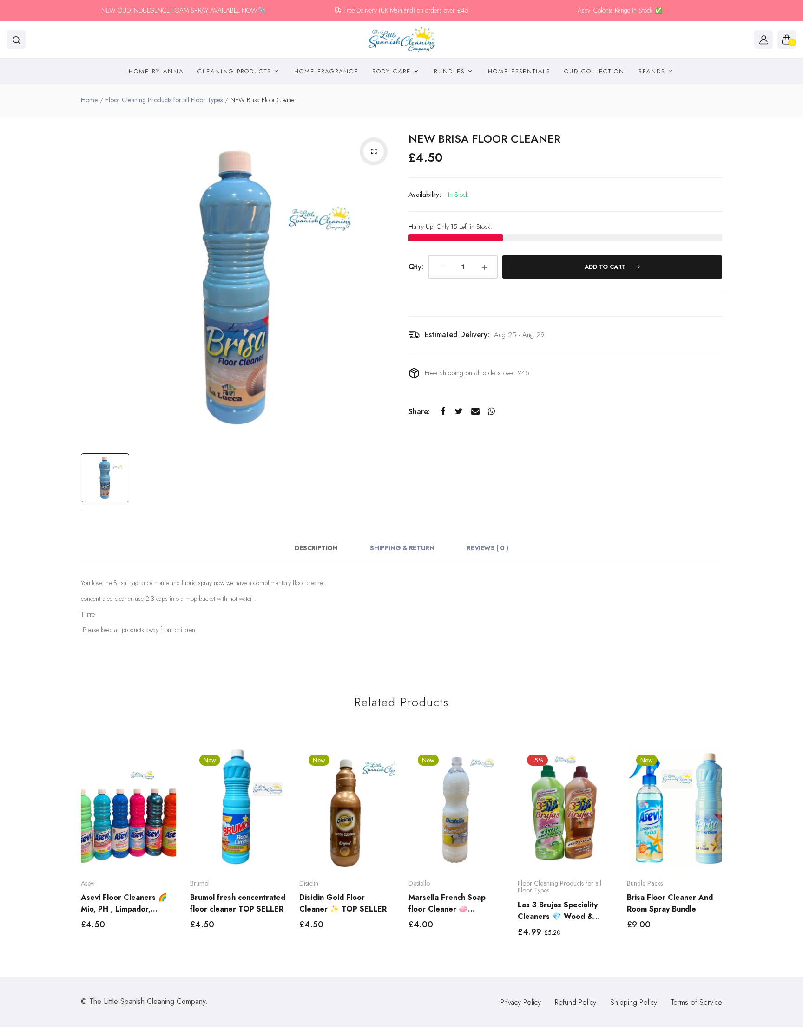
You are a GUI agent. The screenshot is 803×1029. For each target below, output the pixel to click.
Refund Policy (575, 1002)
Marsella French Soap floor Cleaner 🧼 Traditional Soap (447, 903)
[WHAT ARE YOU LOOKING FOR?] (16, 39)
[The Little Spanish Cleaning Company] (401, 40)
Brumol (200, 883)
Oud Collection (594, 71)
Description (316, 548)
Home (89, 99)
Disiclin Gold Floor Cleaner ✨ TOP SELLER (343, 903)
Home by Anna (156, 71)
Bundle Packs (645, 883)
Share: (419, 411)
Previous (79, 849)
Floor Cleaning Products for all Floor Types (164, 99)
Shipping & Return (402, 548)
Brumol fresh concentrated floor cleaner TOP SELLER (237, 903)
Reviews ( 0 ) (487, 548)
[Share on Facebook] (442, 411)
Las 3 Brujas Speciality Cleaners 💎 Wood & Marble (558, 910)
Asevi (88, 883)
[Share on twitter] (459, 411)
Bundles (450, 71)
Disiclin (308, 883)
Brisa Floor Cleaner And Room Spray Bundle (670, 903)
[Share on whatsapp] (491, 411)
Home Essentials (519, 71)
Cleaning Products (235, 71)
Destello (419, 883)
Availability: (424, 194)
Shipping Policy (633, 1002)
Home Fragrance (326, 71)
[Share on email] (475, 411)
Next (723, 849)
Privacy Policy (520, 1002)
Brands (653, 71)
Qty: (415, 266)
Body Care (393, 71)
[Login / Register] (763, 39)
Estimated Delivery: (457, 334)
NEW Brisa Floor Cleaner (484, 138)
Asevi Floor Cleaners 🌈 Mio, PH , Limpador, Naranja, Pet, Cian (124, 903)
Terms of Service (696, 1002)
